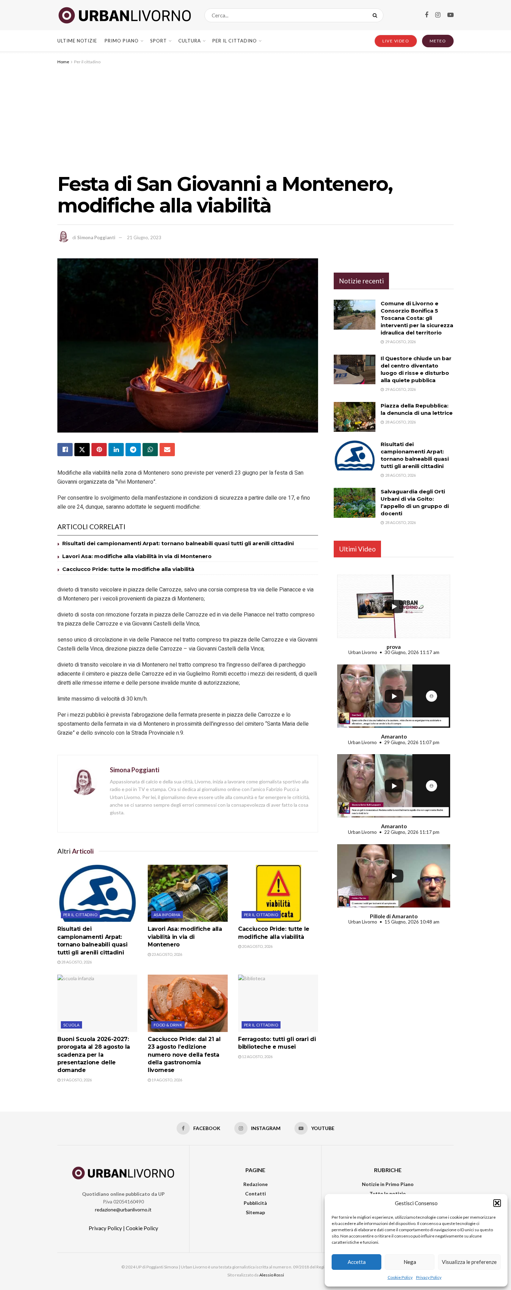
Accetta (357, 1262)
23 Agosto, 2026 (166, 954)
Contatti (255, 1193)
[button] (497, 1203)
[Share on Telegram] (133, 449)
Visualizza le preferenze (469, 1262)
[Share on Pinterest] (99, 449)
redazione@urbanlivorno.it (123, 1209)
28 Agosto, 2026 (76, 962)
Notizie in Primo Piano (388, 1184)
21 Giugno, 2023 (144, 237)
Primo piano (122, 40)
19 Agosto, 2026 (76, 1080)
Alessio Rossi (271, 1274)
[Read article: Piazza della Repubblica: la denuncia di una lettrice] (354, 417)
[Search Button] (376, 15)
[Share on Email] (167, 449)
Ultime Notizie (77, 40)
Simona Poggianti (96, 237)
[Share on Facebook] (65, 449)
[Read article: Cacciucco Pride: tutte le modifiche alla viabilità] (278, 893)
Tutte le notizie (388, 1193)
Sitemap (255, 1212)
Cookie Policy (400, 1277)
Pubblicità (255, 1203)
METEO (438, 40)
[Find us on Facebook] (426, 15)
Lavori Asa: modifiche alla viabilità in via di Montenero (137, 556)
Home (63, 61)
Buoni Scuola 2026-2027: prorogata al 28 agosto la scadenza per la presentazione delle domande (93, 1055)
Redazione (255, 1184)
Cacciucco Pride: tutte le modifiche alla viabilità (128, 569)
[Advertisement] (255, 118)
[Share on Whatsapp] (150, 449)
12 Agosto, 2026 (257, 1056)
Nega (410, 1262)
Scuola (71, 1025)
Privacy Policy (428, 1277)
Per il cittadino (234, 40)
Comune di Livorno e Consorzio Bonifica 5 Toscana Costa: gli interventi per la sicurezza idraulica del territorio (417, 318)
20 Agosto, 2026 (257, 946)
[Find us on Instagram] (437, 15)
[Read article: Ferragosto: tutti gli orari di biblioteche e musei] (278, 1003)
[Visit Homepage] (124, 15)
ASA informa (167, 914)
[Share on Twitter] (82, 449)
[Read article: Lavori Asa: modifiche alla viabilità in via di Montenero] (188, 893)
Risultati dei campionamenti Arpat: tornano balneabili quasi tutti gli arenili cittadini (178, 543)
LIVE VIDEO (395, 40)
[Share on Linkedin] (116, 449)
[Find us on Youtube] (450, 15)
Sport (158, 40)
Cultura (189, 40)
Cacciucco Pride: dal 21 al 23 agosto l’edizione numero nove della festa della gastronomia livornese (184, 1055)
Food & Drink (168, 1025)
